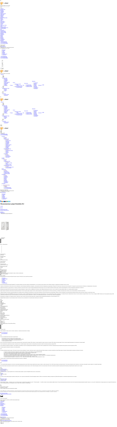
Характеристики (4, 278)
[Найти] (1, 7)
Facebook (3, 50)
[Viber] (6, 201)
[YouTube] (2, 65)
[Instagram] (2, 64)
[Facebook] (2, 61)
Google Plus (4, 54)
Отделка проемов (3, 370)
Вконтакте (3, 49)
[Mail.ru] (2, 66)
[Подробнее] (0, 372)
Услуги (5, 160)
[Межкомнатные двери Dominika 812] (5, 230)
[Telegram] (9, 201)
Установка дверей (3, 380)
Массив (1, 212)
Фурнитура (7, 155)
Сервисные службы (9, 162)
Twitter (3, 51)
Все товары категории (3, 393)
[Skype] (8, 201)
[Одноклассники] (2, 62)
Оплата (3, 281)
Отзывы (3, 279)
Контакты (1, 405)
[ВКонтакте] (0, 201)
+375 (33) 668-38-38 (4, 43)
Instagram (3, 52)
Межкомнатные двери (9, 150)
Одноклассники (4, 411)
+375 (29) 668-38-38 (4, 41)
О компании (2, 401)
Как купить (4, 280)
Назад (6, 137)
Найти (1, 423)
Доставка (3, 282)
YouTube (3, 197)
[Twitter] (2, 63)
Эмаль (4, 212)
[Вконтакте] (2, 60)
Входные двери (8, 140)
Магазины (2, 404)
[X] (4, 201)
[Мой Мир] (3, 201)
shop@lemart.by (3, 46)
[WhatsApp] (7, 201)
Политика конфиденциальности (6, 420)
